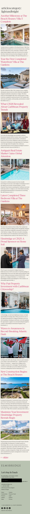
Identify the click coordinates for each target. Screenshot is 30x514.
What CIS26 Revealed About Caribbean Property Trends (14, 106)
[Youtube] (7, 508)
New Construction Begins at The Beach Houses (14, 373)
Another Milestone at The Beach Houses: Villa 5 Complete (14, 18)
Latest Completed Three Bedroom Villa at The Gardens (13, 198)
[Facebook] (5, 508)
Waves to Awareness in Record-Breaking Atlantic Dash (14, 331)
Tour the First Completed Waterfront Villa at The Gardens (13, 62)
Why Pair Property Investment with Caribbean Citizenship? (15, 286)
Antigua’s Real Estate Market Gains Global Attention (11, 153)
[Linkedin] (10, 508)
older (4, 457)
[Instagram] (2, 508)
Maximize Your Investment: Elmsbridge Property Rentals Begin (15, 414)
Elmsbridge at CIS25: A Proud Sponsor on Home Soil (13, 241)
